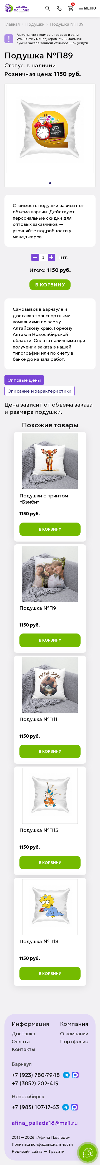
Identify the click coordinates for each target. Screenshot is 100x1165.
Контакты (23, 1049)
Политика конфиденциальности (42, 1144)
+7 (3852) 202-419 (35, 1083)
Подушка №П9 (37, 608)
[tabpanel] (50, 129)
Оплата (21, 1041)
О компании (74, 1034)
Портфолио (74, 1041)
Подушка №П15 (38, 830)
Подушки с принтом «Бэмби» (43, 498)
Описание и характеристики (40, 391)
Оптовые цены (24, 380)
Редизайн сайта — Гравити (38, 1151)
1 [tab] (50, 183)
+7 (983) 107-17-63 (35, 1107)
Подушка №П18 (38, 941)
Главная (12, 24)
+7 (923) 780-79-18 (36, 1075)
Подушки (34, 24)
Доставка (23, 1034)
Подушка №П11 (38, 719)
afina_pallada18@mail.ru (45, 1122)
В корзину (50, 284)
